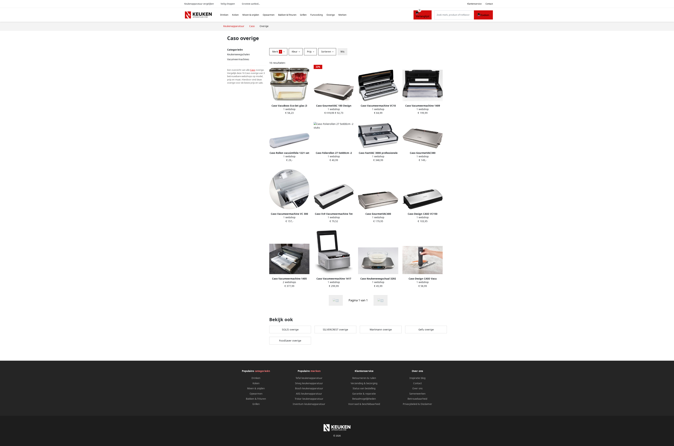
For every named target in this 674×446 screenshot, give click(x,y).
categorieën (262, 371)
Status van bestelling (364, 388)
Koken (235, 14)
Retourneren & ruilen (364, 378)
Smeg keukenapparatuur (309, 383)
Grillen (303, 14)
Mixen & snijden (250, 14)
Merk (276, 51)
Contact (489, 3)
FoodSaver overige (290, 340)
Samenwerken (417, 393)
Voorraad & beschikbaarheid (364, 404)
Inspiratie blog (417, 378)
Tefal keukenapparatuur (309, 378)
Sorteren (326, 51)
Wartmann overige (381, 329)
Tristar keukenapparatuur (309, 398)
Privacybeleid (410, 404)
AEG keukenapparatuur (309, 393)
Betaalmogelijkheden (364, 398)
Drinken (224, 14)
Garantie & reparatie (364, 393)
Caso (252, 69)
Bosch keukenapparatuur (309, 388)
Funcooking (316, 14)
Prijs (309, 51)
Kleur (295, 51)
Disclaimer (426, 404)
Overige (330, 14)
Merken (342, 14)
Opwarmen (269, 14)
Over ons (417, 388)
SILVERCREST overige (335, 329)
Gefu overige (426, 329)
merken (315, 371)
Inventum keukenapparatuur (309, 404)
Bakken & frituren (287, 14)
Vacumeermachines (238, 59)
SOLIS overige (290, 329)
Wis (342, 51)
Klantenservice (474, 3)
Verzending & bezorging (364, 383)
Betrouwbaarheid (417, 398)
